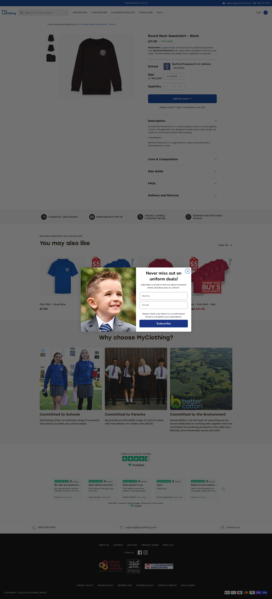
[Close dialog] (187, 271)
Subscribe (164, 323)
